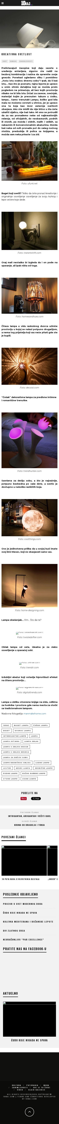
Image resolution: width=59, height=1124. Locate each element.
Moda (46, 1085)
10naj (6, 725)
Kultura (16, 1085)
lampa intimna (11, 741)
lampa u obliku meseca (16, 752)
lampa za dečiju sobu (15, 757)
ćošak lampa (40, 725)
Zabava (13, 61)
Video (20, 1090)
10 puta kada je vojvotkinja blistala (20, 879)
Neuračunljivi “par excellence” (23, 939)
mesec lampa (23, 768)
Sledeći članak (29, 821)
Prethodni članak (29, 812)
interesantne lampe (14, 736)
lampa (34, 736)
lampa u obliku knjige (15, 747)
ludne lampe (42, 762)
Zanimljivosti (26, 61)
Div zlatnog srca (14, 930)
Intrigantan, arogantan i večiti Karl (29, 816)
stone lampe (10, 779)
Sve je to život (42, 1087)
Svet (5, 61)
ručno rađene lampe (33, 773)
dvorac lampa (23, 730)
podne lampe (10, 773)
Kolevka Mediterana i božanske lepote (28, 921)
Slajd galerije (36, 1090)
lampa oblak (31, 741)
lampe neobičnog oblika (17, 762)
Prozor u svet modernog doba (23, 903)
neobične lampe (44, 768)
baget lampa (21, 725)
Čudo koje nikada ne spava (20, 912)
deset (6, 730)
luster (7, 768)
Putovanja (32, 1085)
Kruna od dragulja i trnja (29, 824)
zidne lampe (29, 779)
